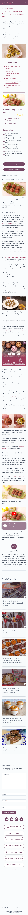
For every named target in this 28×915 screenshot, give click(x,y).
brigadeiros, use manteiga (18, 397)
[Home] (2, 8)
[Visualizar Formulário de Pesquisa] (24, 2)
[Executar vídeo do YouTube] (14, 514)
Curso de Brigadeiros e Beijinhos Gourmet (14, 330)
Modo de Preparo (11, 78)
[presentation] (14, 590)
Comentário (6, 774)
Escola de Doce (14, 551)
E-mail (4, 801)
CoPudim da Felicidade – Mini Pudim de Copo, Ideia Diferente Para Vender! (13, 720)
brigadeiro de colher (18, 476)
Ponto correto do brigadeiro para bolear (14, 257)
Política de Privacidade (14, 912)
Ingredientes (9, 71)
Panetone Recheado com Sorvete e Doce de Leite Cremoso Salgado (11, 690)
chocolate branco (7, 223)
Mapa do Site (9, 911)
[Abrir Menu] (21, 2)
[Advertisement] (14, 886)
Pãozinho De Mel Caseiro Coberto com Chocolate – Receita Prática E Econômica (12, 660)
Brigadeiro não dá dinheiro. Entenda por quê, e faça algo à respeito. (13, 603)
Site (3, 808)
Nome (4, 794)
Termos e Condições (17, 911)
